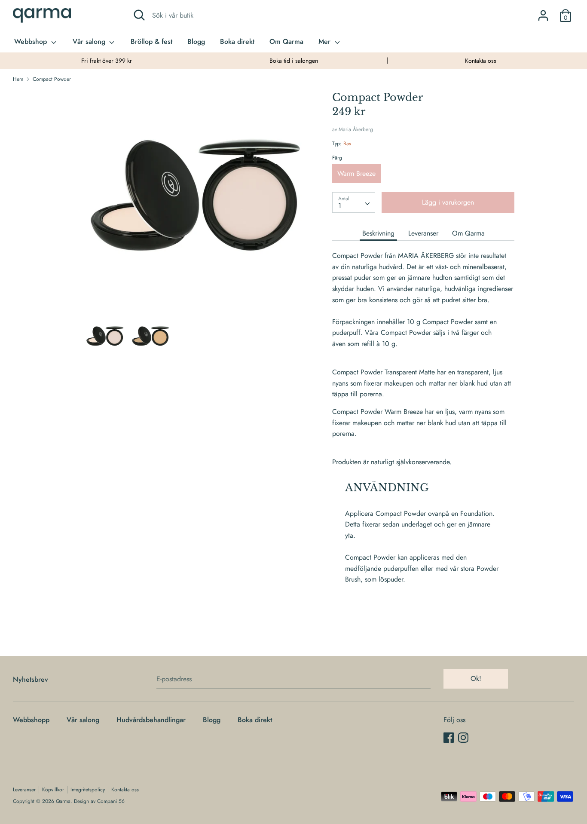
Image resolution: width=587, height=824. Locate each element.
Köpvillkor (53, 789)
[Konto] (543, 12)
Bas (347, 143)
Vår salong (90, 41)
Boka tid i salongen (293, 60)
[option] (106, 60)
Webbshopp (31, 720)
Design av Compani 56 (99, 801)
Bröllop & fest (151, 41)
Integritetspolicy (87, 789)
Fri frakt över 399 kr (106, 60)
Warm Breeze (356, 173)
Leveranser (423, 233)
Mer (325, 41)
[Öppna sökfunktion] (139, 15)
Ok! (476, 678)
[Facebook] (448, 737)
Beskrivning (378, 233)
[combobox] (353, 202)
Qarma (63, 801)
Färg (337, 158)
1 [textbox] (339, 206)
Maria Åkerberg (356, 129)
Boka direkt (237, 41)
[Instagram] (463, 737)
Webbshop (31, 41)
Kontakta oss (480, 60)
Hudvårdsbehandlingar (151, 720)
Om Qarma (286, 41)
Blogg (196, 41)
